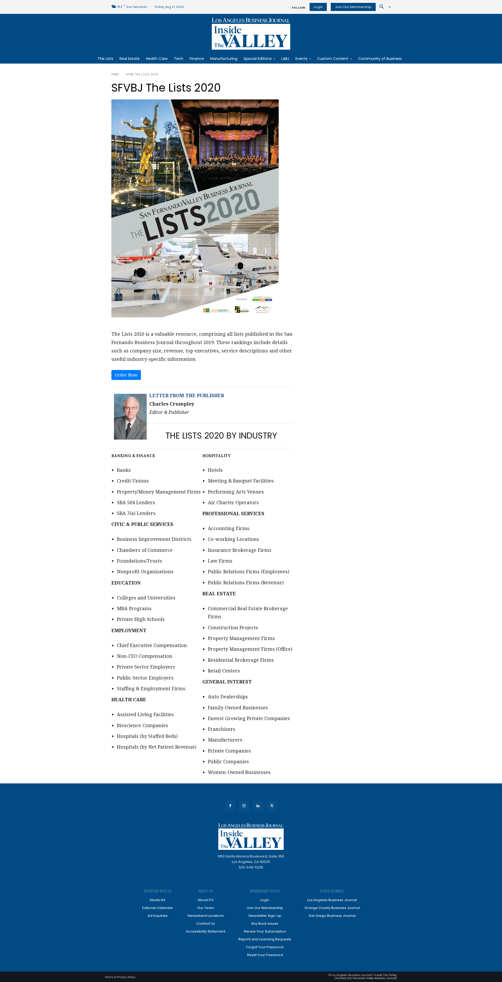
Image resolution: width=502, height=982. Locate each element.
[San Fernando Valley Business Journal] (251, 34)
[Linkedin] (258, 806)
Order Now (126, 375)
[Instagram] (244, 806)
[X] (272, 806)
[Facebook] (230, 806)
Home (115, 74)
